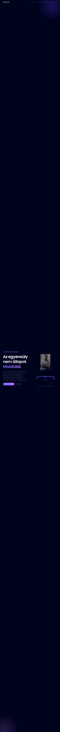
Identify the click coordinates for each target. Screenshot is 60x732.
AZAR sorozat (18, 383)
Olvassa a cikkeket (8, 384)
